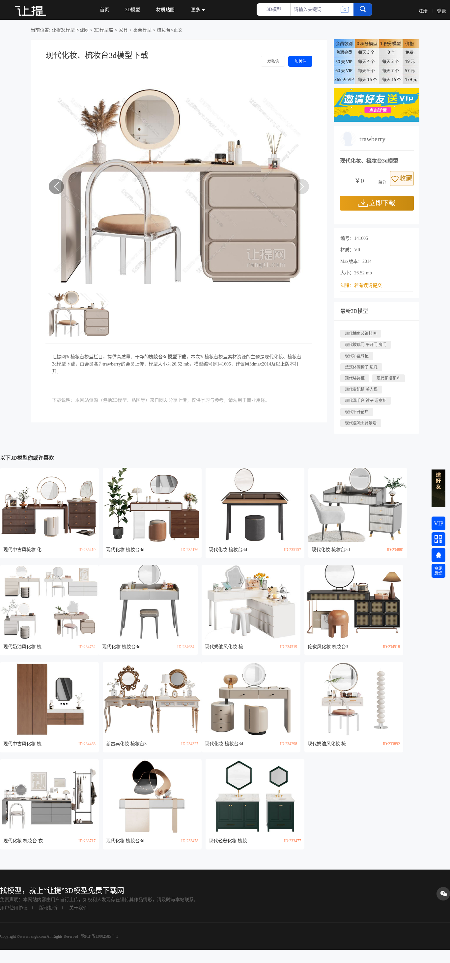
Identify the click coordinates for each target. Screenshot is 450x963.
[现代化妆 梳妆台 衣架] (49, 796)
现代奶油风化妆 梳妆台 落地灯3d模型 (331, 743)
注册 (423, 11)
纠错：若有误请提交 (361, 285)
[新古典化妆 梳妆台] (152, 699)
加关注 (300, 61)
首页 (104, 9)
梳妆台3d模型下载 (167, 356)
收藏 (405, 178)
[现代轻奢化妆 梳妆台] (255, 796)
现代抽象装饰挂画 (361, 333)
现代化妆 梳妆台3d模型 (129, 549)
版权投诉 (48, 907)
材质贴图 (165, 9)
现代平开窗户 (357, 412)
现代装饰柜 (355, 378)
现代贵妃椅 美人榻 (361, 389)
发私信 (273, 61)
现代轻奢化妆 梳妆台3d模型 (232, 840)
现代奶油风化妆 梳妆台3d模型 (26, 646)
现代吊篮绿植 (357, 356)
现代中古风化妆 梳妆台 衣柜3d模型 (26, 743)
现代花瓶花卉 (388, 378)
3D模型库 (103, 30)
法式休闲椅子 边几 (361, 367)
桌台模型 (142, 30)
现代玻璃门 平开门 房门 (365, 344)
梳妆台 (164, 30)
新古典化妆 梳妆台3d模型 (129, 743)
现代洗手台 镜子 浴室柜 (365, 400)
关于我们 (78, 907)
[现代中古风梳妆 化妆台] (49, 505)
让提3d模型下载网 (70, 30)
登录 (441, 11)
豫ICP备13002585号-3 (99, 936)
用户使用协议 (14, 907)
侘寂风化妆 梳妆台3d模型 (331, 646)
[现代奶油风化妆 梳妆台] (49, 602)
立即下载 (382, 203)
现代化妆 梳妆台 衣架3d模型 (26, 840)
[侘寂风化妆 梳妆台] (353, 602)
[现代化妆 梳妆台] (152, 505)
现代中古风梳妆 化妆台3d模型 (26, 549)
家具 (123, 30)
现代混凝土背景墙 (361, 423)
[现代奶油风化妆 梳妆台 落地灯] (353, 699)
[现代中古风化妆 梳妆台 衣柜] (49, 699)
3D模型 (132, 9)
